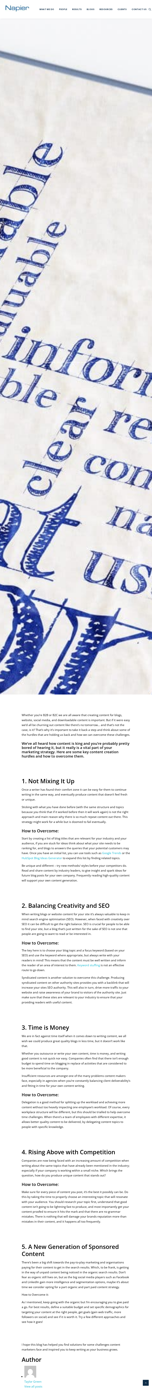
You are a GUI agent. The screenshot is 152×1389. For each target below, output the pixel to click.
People (63, 9)
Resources (106, 9)
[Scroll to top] (146, 1382)
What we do (46, 9)
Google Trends (111, 853)
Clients (122, 9)
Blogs (91, 9)
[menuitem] (46, 9)
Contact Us (139, 9)
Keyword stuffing (88, 965)
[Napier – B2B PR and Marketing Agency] (17, 9)
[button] (150, 9)
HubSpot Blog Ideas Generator (42, 858)
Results (77, 9)
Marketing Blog (77, 362)
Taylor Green (102, 362)
